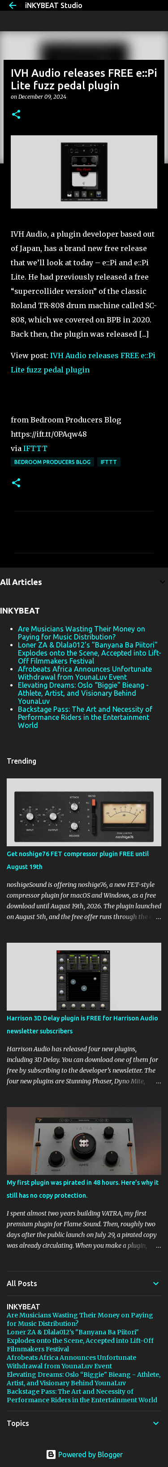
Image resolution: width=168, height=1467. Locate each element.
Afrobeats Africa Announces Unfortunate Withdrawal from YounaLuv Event (85, 673)
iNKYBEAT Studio (53, 5)
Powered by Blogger (89, 1454)
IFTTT (35, 448)
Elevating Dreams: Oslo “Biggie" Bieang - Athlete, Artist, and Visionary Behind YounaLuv (83, 693)
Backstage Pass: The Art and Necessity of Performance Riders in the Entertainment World (85, 717)
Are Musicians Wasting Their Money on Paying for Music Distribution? (81, 633)
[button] (16, 115)
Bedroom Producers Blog (52, 462)
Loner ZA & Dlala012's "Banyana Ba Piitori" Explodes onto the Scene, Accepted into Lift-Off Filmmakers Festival (89, 653)
